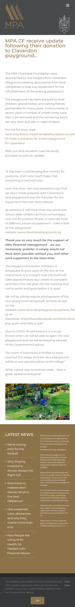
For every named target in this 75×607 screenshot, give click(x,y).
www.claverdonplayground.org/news (43, 310)
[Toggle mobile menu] (68, 5)
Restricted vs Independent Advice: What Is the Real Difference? (18, 492)
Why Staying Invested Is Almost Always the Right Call (20, 468)
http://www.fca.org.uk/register (53, 450)
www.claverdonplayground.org (39, 232)
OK (37, 600)
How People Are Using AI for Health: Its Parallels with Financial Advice (18, 544)
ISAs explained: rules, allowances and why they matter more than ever (20, 518)
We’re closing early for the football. (16, 449)
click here (67, 583)
